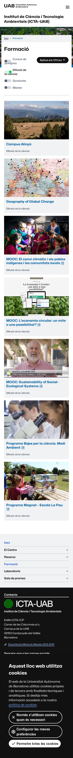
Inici (7, 542)
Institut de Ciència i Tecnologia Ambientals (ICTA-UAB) (34, 19)
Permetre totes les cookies (37, 744)
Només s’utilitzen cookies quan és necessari (37, 717)
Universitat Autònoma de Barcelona (20, 7)
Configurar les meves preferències (33, 731)
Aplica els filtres (51, 60)
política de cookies (23, 705)
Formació (11, 564)
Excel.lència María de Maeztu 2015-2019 (31, 644)
